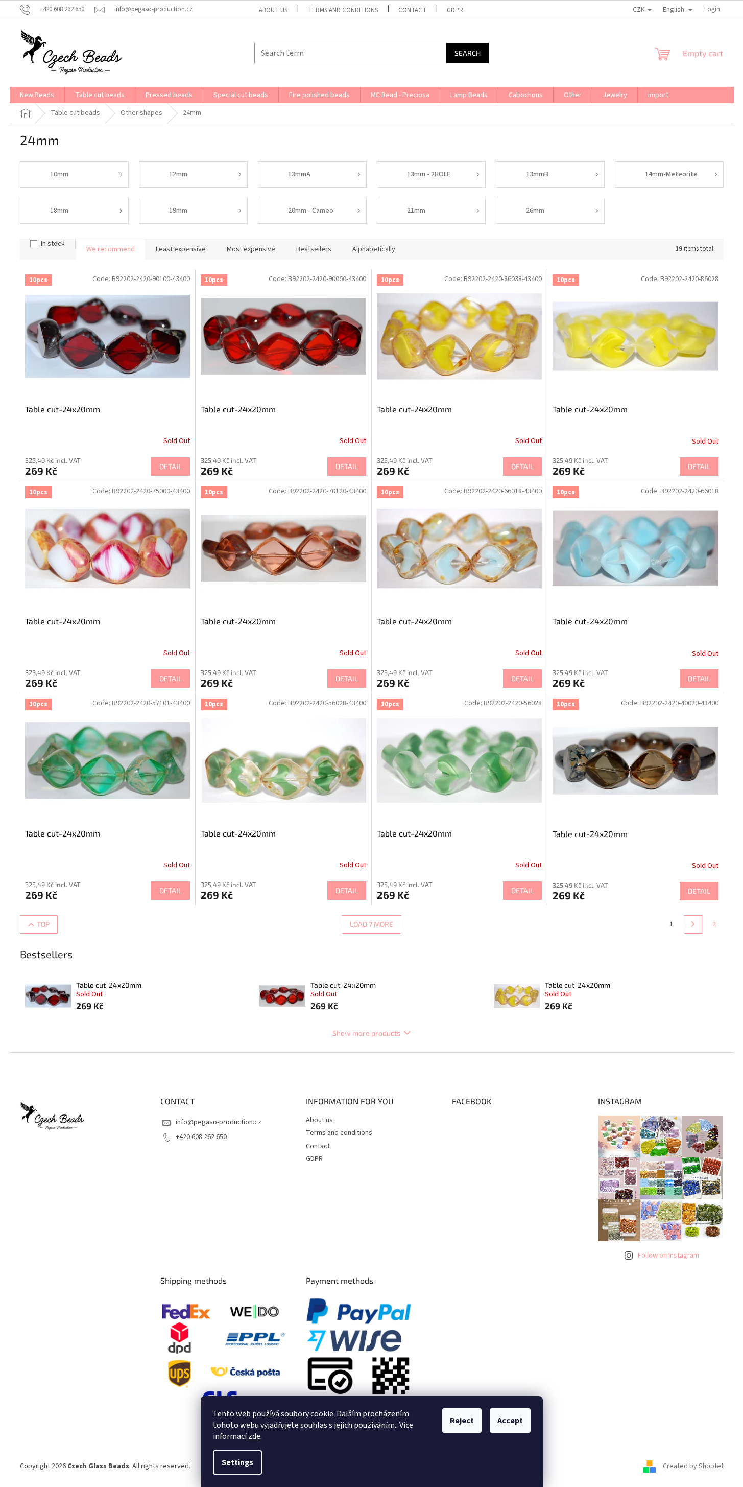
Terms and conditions (343, 10)
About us (273, 10)
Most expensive (251, 249)
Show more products (366, 1033)
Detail (170, 466)
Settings (237, 1462)
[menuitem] (37, 95)
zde (254, 1436)
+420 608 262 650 (201, 1137)
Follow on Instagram (668, 1255)
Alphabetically (373, 249)
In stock (53, 244)
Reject (462, 1420)
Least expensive (181, 249)
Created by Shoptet (693, 1466)
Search (467, 53)
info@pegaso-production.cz (218, 1122)
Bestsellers (313, 249)
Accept (510, 1420)
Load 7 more (371, 924)
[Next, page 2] (693, 924)
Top (43, 924)
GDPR (455, 10)
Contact (412, 10)
